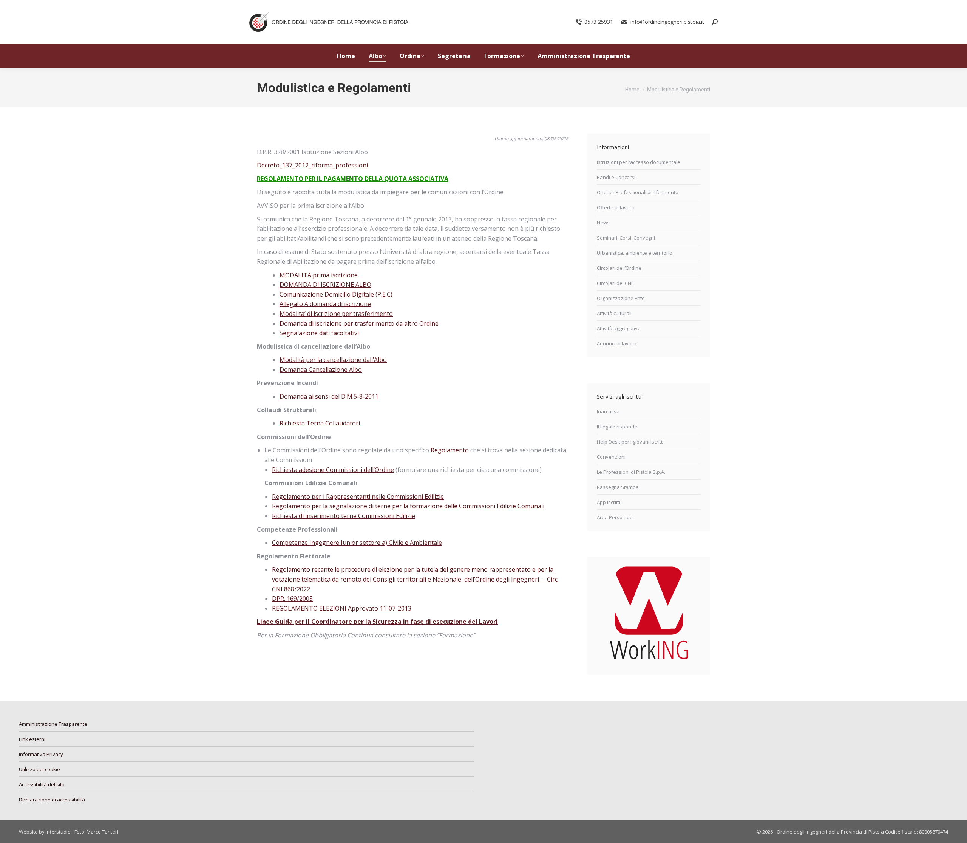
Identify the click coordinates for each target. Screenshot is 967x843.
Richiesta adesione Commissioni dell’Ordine (333, 470)
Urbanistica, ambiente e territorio (634, 252)
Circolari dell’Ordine (619, 268)
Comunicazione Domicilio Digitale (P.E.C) (336, 294)
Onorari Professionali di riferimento (637, 192)
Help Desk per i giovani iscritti (630, 441)
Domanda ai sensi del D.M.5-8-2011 (329, 396)
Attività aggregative (619, 328)
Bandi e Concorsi (616, 177)
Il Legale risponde (617, 426)
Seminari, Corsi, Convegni (626, 237)
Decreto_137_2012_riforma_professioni (312, 165)
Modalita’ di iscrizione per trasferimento (336, 313)
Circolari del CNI (614, 283)
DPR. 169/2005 (292, 598)
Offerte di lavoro (616, 207)
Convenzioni (611, 456)
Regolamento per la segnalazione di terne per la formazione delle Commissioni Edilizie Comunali (408, 506)
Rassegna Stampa (618, 487)
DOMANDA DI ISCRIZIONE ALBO (325, 284)
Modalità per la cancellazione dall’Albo (333, 360)
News (603, 222)
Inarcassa (608, 411)
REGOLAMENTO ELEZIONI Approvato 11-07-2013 (341, 608)
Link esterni (32, 739)
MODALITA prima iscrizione (319, 275)
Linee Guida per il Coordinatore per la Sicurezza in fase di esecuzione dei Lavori (377, 621)
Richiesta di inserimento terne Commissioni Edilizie (343, 516)
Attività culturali (614, 313)
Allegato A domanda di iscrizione (325, 304)
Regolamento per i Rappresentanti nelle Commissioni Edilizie (358, 496)
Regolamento (450, 450)
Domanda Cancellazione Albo (321, 369)
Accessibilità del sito (42, 784)
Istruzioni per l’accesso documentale (638, 162)
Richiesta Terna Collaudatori (320, 423)
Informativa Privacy (41, 754)
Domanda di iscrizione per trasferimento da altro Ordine (359, 323)
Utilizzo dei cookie (39, 769)
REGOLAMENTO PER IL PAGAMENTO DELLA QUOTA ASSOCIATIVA (352, 179)
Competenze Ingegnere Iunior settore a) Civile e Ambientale (357, 542)
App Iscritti (608, 502)
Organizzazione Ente (621, 298)
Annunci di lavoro (616, 343)
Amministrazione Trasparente (53, 724)
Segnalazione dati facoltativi (319, 333)
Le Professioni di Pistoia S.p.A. (631, 472)
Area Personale (615, 517)
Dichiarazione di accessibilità (52, 799)
